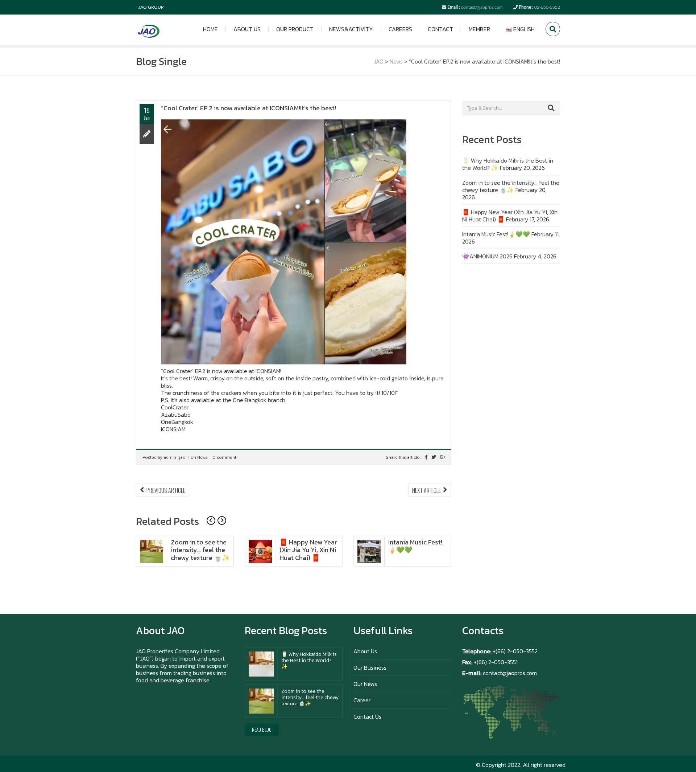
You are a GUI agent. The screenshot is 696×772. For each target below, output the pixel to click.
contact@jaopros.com (482, 7)
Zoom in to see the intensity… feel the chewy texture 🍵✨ (200, 550)
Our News (365, 683)
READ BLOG (262, 729)
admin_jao (174, 457)
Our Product (295, 29)
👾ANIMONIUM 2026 (487, 256)
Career (361, 700)
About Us (247, 29)
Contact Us (367, 716)
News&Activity (351, 29)
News (202, 457)
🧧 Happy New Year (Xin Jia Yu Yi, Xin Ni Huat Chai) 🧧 (308, 550)
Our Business (369, 667)
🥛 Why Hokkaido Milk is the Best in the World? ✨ (309, 660)
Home (210, 29)
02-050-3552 (547, 7)
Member (479, 29)
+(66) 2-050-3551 (495, 662)
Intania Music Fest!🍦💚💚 (415, 546)
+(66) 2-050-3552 (515, 651)
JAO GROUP (150, 7)
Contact (440, 29)
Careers (400, 29)
